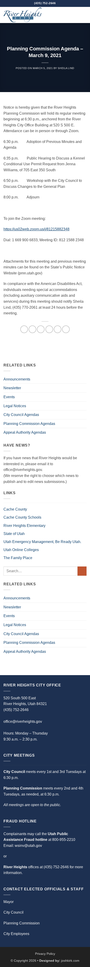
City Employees (16, 934)
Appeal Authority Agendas (24, 432)
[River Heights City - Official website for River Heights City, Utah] (26, 15)
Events (9, 397)
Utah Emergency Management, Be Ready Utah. (42, 542)
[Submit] (82, 570)
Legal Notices (14, 406)
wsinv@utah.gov (28, 846)
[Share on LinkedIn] (66, 329)
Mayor (8, 902)
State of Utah (14, 534)
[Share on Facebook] (32, 329)
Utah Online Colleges (21, 550)
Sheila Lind (66, 68)
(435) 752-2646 (56, 867)
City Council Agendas (21, 415)
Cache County (15, 509)
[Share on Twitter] (41, 329)
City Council (13, 912)
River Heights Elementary (24, 526)
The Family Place (17, 558)
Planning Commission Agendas (29, 424)
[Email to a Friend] (49, 329)
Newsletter (12, 388)
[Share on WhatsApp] (24, 329)
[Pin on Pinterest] (57, 329)
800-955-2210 (63, 840)
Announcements (16, 379)
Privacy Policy (45, 953)
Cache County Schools (22, 517)
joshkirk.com (70, 960)
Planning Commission (21, 923)
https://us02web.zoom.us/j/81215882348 (36, 229)
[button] (84, 14)
